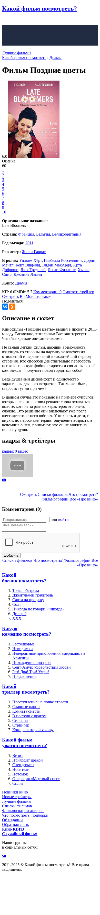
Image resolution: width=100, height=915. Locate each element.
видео (23, 451)
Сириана (20, 720)
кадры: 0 (9, 451)
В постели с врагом (29, 716)
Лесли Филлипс (62, 269)
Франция (26, 234)
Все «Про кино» (83, 499)
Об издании (12, 820)
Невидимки (22, 648)
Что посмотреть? (83, 494)
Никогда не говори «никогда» (38, 609)
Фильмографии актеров (23, 810)
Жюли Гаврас (34, 251)
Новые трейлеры (17, 797)
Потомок (20, 774)
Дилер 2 (19, 613)
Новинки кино (15, 792)
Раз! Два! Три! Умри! (30, 672)
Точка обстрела (25, 590)
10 (4, 212)
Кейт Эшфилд (28, 265)
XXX (17, 618)
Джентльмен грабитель (32, 595)
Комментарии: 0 (47, 292)
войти (63, 519)
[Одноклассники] (12, 307)
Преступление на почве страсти (40, 702)
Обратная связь (15, 824)
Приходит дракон (27, 760)
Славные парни (26, 706)
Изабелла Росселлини (63, 260)
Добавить (11, 555)
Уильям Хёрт (30, 260)
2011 (29, 243)
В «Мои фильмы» (35, 296)
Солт (16, 604)
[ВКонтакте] (5, 307)
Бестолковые (23, 644)
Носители (20, 769)
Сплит (18, 783)
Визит (17, 755)
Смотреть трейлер (78, 292)
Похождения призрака (31, 662)
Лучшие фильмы (16, 53)
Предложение (24, 676)
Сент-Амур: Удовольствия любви (41, 667)
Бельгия (43, 234)
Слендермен (23, 765)
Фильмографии (55, 499)
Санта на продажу (28, 600)
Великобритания (66, 234)
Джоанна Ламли (28, 274)
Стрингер (20, 725)
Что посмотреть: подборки (25, 815)
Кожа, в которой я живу (33, 730)
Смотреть (10, 296)
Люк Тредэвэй (33, 269)
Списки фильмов (53, 494)
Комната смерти (26, 711)
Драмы (21, 283)
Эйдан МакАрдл (56, 265)
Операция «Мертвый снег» (36, 778)
